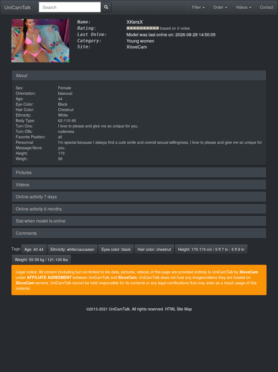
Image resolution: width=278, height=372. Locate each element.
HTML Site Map (178, 309)
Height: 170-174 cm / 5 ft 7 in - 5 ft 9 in (211, 249)
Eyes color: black (116, 249)
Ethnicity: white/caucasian (72, 249)
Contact (266, 7)
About (21, 75)
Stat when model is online (40, 221)
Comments (26, 233)
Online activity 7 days (36, 196)
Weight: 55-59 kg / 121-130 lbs (41, 259)
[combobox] (70, 7)
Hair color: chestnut (154, 249)
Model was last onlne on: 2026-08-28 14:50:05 (171, 34)
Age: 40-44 (33, 249)
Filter (197, 7)
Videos (242, 7)
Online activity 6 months (39, 209)
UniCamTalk (17, 7)
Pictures (23, 172)
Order (219, 7)
